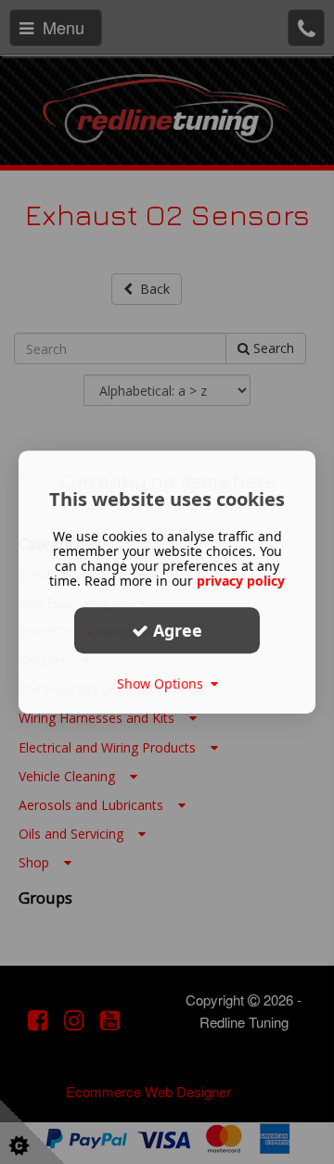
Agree (175, 630)
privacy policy (241, 580)
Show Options (164, 683)
